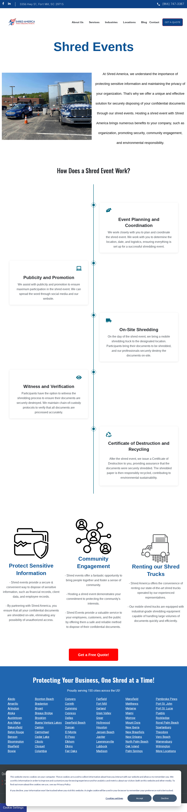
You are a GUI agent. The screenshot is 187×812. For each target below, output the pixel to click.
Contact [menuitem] (154, 22)
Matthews (131, 703)
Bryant (39, 708)
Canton (39, 727)
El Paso (70, 737)
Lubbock (101, 746)
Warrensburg (164, 741)
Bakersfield (15, 727)
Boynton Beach (44, 699)
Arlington (13, 708)
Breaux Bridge (44, 713)
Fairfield (101, 699)
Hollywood (103, 722)
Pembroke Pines (166, 699)
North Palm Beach (136, 741)
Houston (101, 727)
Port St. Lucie (164, 708)
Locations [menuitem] (129, 22)
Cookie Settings (13, 807)
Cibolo (39, 741)
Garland (101, 708)
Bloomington (16, 741)
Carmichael (42, 732)
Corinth (69, 703)
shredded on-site (23, 615)
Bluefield (13, 746)
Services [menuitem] (94, 22)
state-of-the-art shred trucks (163, 588)
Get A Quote (172, 22)
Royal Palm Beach (167, 722)
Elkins (69, 746)
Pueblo (160, 713)
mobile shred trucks (147, 606)
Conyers (70, 699)
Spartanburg (163, 727)
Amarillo (13, 703)
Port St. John (164, 703)
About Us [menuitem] (77, 22)
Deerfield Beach (75, 722)
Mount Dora (132, 722)
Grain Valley (103, 713)
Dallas (69, 718)
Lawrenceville (105, 741)
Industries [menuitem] (111, 22)
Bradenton (41, 703)
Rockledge (162, 718)
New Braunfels (134, 732)
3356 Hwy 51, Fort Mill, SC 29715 (42, 4)
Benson (12, 737)
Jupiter (100, 737)
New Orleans (133, 737)
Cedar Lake (42, 737)
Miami (129, 713)
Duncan (69, 727)
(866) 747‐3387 (173, 4)
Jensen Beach (105, 732)
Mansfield (131, 699)
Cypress (70, 713)
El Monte (70, 732)
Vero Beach (163, 737)
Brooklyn (40, 718)
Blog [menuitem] (144, 22)
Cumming (71, 708)
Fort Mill (101, 703)
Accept (139, 798)
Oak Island (132, 746)
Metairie (130, 708)
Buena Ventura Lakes (48, 722)
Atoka (11, 713)
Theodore (162, 732)
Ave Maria (14, 722)
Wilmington (163, 746)
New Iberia (132, 727)
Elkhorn (69, 741)
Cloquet (40, 746)
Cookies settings (114, 798)
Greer (99, 718)
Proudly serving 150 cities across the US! (93, 690)
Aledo (11, 699)
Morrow (130, 718)
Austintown (15, 718)
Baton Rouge (16, 732)
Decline (165, 798)
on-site (146, 355)
